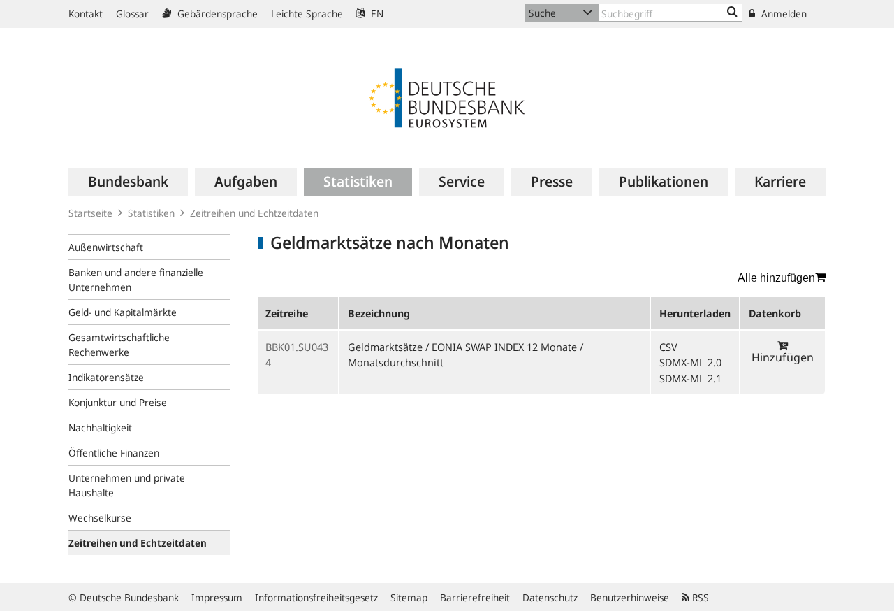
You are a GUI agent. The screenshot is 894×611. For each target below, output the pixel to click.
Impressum (216, 597)
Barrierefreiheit (475, 597)
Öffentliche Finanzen (113, 452)
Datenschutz (550, 597)
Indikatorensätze (106, 377)
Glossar (132, 13)
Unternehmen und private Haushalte (126, 485)
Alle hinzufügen (776, 278)
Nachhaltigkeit (100, 427)
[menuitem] (128, 182)
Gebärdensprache (216, 13)
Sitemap (408, 597)
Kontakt (85, 13)
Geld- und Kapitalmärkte (122, 312)
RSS (699, 597)
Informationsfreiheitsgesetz (316, 597)
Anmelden (783, 13)
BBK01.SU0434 (296, 354)
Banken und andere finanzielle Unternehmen (135, 280)
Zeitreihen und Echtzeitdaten (254, 213)
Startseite (90, 213)
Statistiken (151, 213)
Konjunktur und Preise (117, 402)
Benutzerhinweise (629, 597)
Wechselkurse (99, 517)
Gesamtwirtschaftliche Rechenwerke (119, 345)
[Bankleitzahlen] (732, 12)
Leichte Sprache (307, 13)
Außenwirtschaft (105, 247)
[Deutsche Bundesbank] (447, 96)
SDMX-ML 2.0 (690, 362)
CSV (668, 347)
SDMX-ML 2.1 (690, 378)
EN (375, 13)
